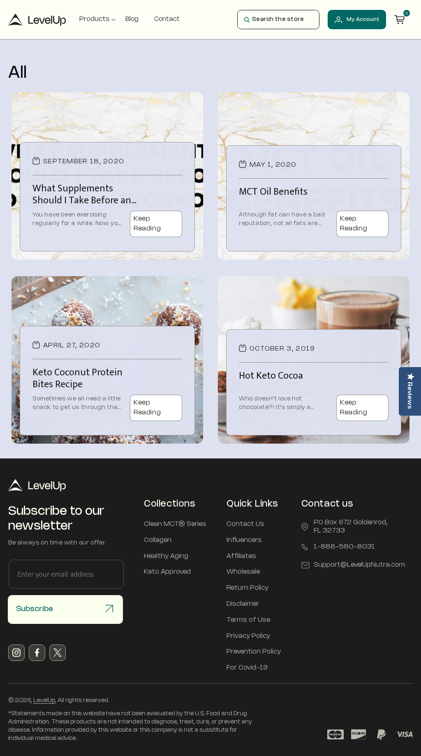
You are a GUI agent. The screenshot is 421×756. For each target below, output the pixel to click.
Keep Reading (147, 224)
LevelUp (44, 700)
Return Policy (247, 588)
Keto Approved (167, 572)
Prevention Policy (254, 652)
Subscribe (34, 609)
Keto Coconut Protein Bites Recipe (77, 379)
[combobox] (278, 19)
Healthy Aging (166, 556)
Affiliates (241, 556)
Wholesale (243, 572)
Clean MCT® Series (175, 524)
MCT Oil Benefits (273, 192)
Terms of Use (248, 620)
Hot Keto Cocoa (271, 376)
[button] (94, 19)
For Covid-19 (247, 668)
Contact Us (245, 524)
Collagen (157, 540)
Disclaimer (243, 604)
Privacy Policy (248, 636)
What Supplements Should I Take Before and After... (84, 195)
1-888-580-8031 (344, 547)
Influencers (244, 540)
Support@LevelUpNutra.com (359, 565)
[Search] (247, 19)
